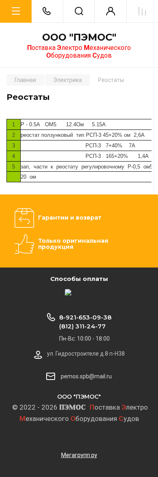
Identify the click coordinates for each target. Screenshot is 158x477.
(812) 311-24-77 (82, 326)
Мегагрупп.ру (79, 455)
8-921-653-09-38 (85, 317)
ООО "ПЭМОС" (79, 37)
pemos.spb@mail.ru (86, 376)
